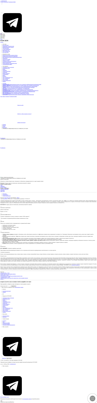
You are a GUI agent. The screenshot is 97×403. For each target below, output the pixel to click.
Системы (4, 83)
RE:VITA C (5, 127)
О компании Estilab (12, 1)
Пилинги (4, 76)
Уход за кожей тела (6, 51)
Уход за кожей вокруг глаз (8, 77)
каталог (1, 42)
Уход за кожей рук (6, 78)
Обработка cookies (6, 322)
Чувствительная (6, 48)
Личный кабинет (6, 315)
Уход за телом (5, 79)
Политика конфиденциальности (9, 324)
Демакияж (5, 70)
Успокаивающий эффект (7, 64)
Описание (5, 193)
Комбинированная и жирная (8, 47)
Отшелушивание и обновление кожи (10, 63)
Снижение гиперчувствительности (9, 61)
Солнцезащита (5, 74)
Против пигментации (7, 62)
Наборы (4, 81)
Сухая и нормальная (6, 49)
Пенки (4, 69)
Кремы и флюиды (6, 73)
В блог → (2, 279)
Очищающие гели (6, 68)
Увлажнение (5, 58)
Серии (4, 126)
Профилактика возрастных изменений (10, 56)
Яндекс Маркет (3, 187)
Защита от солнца (6, 60)
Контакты (6, 1)
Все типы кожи (6, 45)
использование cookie (27, 398)
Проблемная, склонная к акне (8, 46)
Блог (3, 321)
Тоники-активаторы (6, 71)
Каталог (4, 125)
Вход (1, 39)
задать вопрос (9, 358)
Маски (4, 75)
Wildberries (2, 186)
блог (1, 96)
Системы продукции (7, 291)
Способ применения (6, 195)
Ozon (1, 185)
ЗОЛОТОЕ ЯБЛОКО (4, 189)
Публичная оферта (6, 323)
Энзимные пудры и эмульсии (8, 67)
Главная (4, 124)
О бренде (2, 1)
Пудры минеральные (7, 80)
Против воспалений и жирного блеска (10, 55)
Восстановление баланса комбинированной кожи (12, 57)
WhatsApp (4, 358)
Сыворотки (5, 72)
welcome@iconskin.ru (76, 264)
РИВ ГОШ (2, 191)
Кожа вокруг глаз (6, 50)
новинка (7, 96)
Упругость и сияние (6, 59)
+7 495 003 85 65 (3, 0)
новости (4, 96)
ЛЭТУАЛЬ (2, 190)
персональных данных (19, 287)
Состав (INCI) (5, 194)
